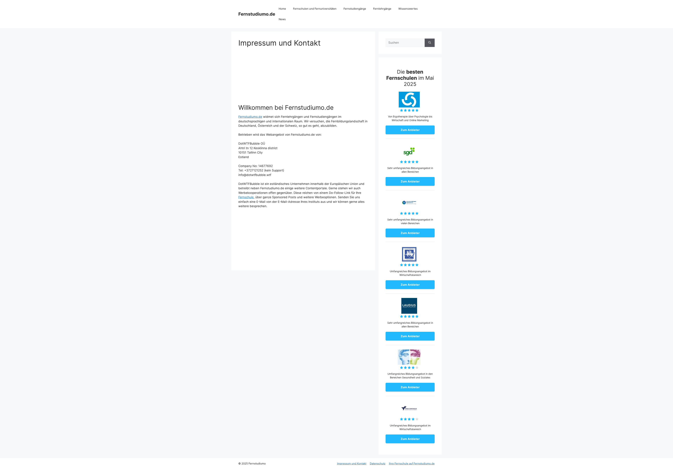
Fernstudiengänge (355, 8)
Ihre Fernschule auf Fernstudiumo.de (412, 463)
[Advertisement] (303, 77)
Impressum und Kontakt (351, 463)
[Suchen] (430, 43)
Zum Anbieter (410, 130)
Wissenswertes (408, 8)
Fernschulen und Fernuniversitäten (314, 8)
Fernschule (246, 197)
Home (282, 8)
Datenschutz (377, 463)
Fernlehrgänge (382, 8)
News (282, 19)
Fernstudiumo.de (256, 14)
